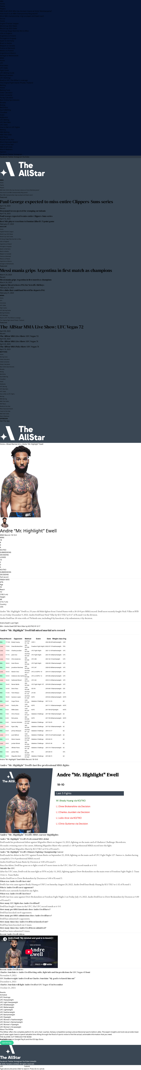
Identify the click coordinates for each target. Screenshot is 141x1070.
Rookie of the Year (7, 139)
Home (2, 4)
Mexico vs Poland (7, 51)
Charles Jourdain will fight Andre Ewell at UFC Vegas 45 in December (31, 984)
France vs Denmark (7, 48)
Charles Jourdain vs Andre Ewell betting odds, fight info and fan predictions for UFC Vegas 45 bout (45, 972)
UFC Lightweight (6, 1010)
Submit (27, 1066)
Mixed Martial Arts (13, 444)
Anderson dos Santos (18, 676)
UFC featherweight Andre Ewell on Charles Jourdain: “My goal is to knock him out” (37, 978)
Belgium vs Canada (7, 46)
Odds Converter (6, 95)
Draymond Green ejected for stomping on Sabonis (23, 210)
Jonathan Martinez (17, 667)
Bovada (3, 102)
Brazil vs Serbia (6, 43)
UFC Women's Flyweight (9, 1024)
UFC (1, 63)
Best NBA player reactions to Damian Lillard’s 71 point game (27, 221)
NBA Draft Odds (6, 147)
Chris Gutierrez (16, 659)
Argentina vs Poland (8, 36)
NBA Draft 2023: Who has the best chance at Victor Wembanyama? (26, 11)
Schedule (3, 995)
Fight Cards (4, 70)
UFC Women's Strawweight (10, 1027)
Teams (2, 6)
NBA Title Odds (6, 134)
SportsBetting (5, 110)
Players (3, 9)
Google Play (19, 1039)
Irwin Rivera (15, 663)
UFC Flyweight (5, 1017)
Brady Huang (15, 642)
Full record (4, 577)
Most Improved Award (9, 142)
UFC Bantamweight (7, 1015)
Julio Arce (14, 655)
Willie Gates (14, 710)
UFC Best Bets (5, 122)
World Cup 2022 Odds (8, 28)
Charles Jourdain (16, 650)
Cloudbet (3, 112)
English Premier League (9, 23)
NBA (1, 1)
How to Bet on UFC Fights (10, 127)
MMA (2, 58)
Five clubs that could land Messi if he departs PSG (22, 290)
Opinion (3, 152)
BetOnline (4, 107)
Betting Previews (6, 75)
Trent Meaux (15, 693)
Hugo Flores (15, 701)
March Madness (6, 149)
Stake (2, 115)
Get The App (5, 421)
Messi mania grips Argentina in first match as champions (56, 270)
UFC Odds (4, 68)
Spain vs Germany (7, 41)
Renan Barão (15, 684)
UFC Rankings (5, 78)
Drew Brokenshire (16, 646)
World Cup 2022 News (8, 26)
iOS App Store (37, 1039)
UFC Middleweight (7, 1005)
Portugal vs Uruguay (8, 38)
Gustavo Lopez (16, 697)
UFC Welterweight (7, 1007)
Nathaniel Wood (16, 680)
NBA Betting (4, 132)
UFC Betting (4, 120)
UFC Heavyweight (7, 1000)
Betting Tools (5, 90)
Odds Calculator (6, 92)
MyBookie (4, 117)
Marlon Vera (15, 672)
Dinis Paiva (14, 688)
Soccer (2, 18)
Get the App (6, 1043)
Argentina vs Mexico (8, 53)
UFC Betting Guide (7, 73)
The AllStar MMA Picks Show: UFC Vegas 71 (19, 346)
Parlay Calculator (6, 97)
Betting (3, 85)
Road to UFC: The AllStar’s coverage (14, 80)
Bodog (2, 105)
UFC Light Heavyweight (9, 1002)
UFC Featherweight (7, 1012)
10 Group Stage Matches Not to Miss (14, 31)
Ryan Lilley (14, 726)
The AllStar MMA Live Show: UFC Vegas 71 (19, 341)
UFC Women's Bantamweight (11, 1022)
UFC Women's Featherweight (11, 1019)
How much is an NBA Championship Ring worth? (19, 13)
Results (3, 992)
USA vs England (6, 33)
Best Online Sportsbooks (9, 100)
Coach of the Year (7, 144)
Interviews (4, 65)
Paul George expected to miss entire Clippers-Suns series (56, 201)
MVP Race (4, 137)
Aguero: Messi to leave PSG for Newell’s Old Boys (22, 285)
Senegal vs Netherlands (9, 55)
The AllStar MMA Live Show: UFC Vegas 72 (42, 327)
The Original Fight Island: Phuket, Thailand (16, 83)
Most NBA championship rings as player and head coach (22, 16)
